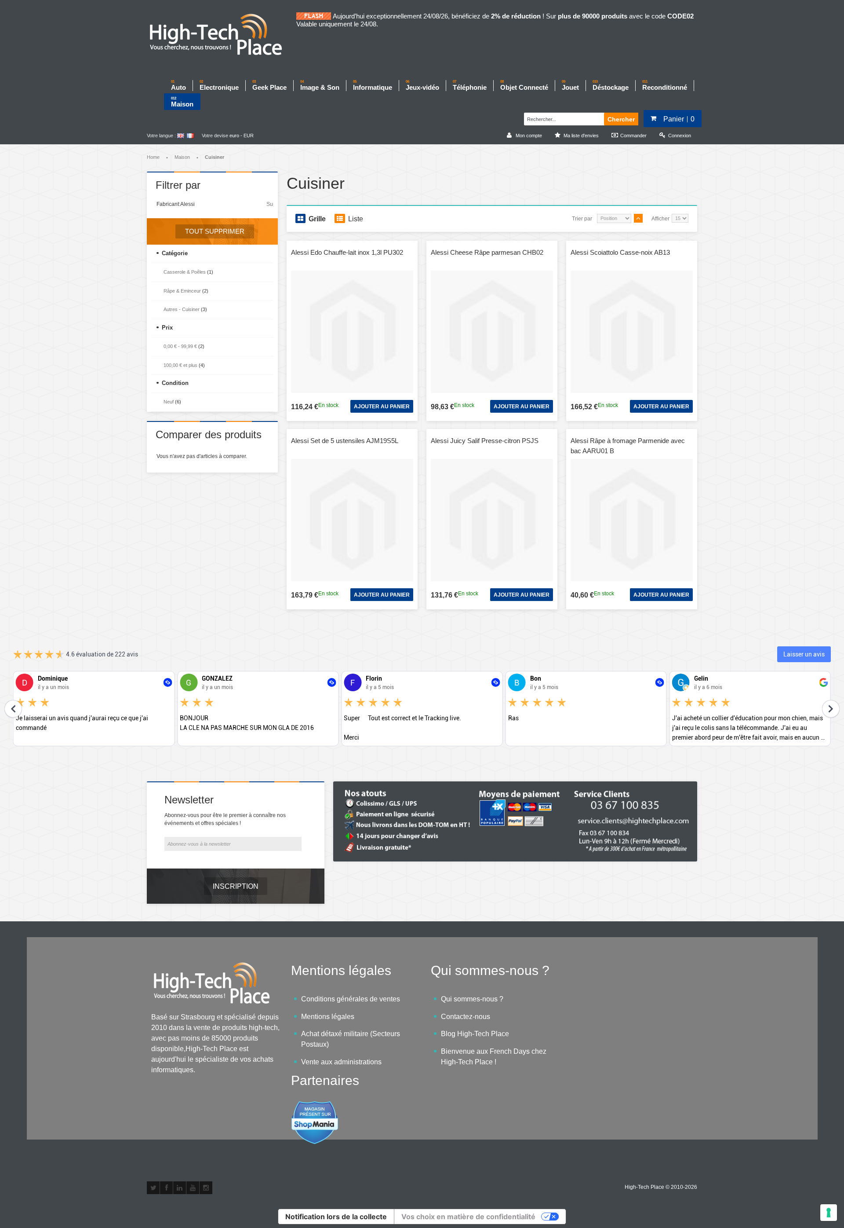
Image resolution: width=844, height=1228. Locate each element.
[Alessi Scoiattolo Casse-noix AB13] (632, 332)
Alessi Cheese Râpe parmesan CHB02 (487, 252)
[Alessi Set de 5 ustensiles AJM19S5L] (352, 520)
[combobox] (563, 118)
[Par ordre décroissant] (638, 218)
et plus (180, 365)
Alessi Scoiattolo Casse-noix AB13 (620, 252)
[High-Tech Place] (221, 35)
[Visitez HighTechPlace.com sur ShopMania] (314, 1105)
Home (153, 157)
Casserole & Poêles (185, 272)
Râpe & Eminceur (182, 290)
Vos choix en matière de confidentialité (468, 1216)
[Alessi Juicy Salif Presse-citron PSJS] (492, 520)
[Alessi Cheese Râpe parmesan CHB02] (492, 332)
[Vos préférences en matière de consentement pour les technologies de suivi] (828, 1212)
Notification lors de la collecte (336, 1216)
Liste (355, 219)
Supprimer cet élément (269, 204)
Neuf (169, 401)
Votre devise (215, 135)
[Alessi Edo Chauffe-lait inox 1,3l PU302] (352, 332)
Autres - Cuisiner (182, 309)
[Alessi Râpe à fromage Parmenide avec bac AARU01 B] (632, 520)
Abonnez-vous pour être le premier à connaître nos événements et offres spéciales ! (225, 819)
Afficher (660, 219)
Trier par (582, 219)
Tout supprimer (214, 231)
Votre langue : (161, 135)
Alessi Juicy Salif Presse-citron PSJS (484, 440)
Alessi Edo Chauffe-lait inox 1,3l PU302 (347, 252)
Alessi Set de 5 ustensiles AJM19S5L (344, 440)
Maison (182, 157)
